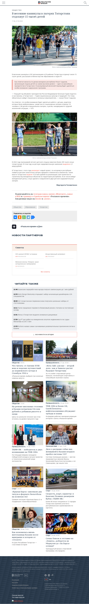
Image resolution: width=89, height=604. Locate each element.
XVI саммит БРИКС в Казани (26, 255)
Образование (30, 207)
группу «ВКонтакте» (57, 194)
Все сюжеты (45, 272)
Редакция (15, 580)
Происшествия (51, 446)
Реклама (15, 582)
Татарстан (43, 207)
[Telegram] (28, 217)
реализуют (36, 170)
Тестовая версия (18, 597)
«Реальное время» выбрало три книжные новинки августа (27, 371)
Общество (17, 10)
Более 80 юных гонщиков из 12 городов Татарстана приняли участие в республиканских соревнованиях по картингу (61, 500)
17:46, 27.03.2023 (17, 21)
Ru (46, 579)
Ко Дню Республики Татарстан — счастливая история (25, 538)
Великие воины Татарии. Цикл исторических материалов (27, 264)
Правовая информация (20, 585)
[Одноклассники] (19, 217)
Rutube (38, 199)
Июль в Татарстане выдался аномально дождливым (35, 315)
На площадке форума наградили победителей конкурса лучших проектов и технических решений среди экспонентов (27, 455)
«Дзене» (47, 199)
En (50, 579)
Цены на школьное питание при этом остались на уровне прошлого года (27, 412)
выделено (67, 164)
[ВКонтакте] (15, 217)
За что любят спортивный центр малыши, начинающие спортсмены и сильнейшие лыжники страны (60, 371)
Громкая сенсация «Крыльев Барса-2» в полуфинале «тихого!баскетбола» (27, 496)
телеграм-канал (40, 194)
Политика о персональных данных (24, 588)
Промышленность (19, 446)
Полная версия (17, 595)
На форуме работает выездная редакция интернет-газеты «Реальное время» (61, 412)
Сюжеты (19, 247)
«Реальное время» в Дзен (31, 226)
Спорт (14, 489)
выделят (29, 174)
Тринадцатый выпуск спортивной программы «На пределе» (59, 544)
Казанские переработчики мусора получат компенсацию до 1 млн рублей (44, 289)
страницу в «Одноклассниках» (36, 196)
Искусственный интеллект (55, 255)
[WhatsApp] (24, 217)
